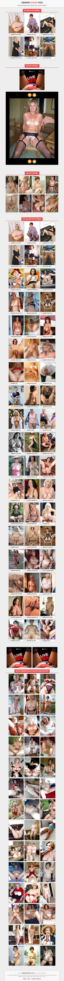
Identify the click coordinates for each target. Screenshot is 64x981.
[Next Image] (34, 95)
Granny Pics (32, 2)
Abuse (24, 978)
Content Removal (36, 978)
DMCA (28, 978)
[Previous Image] (30, 95)
